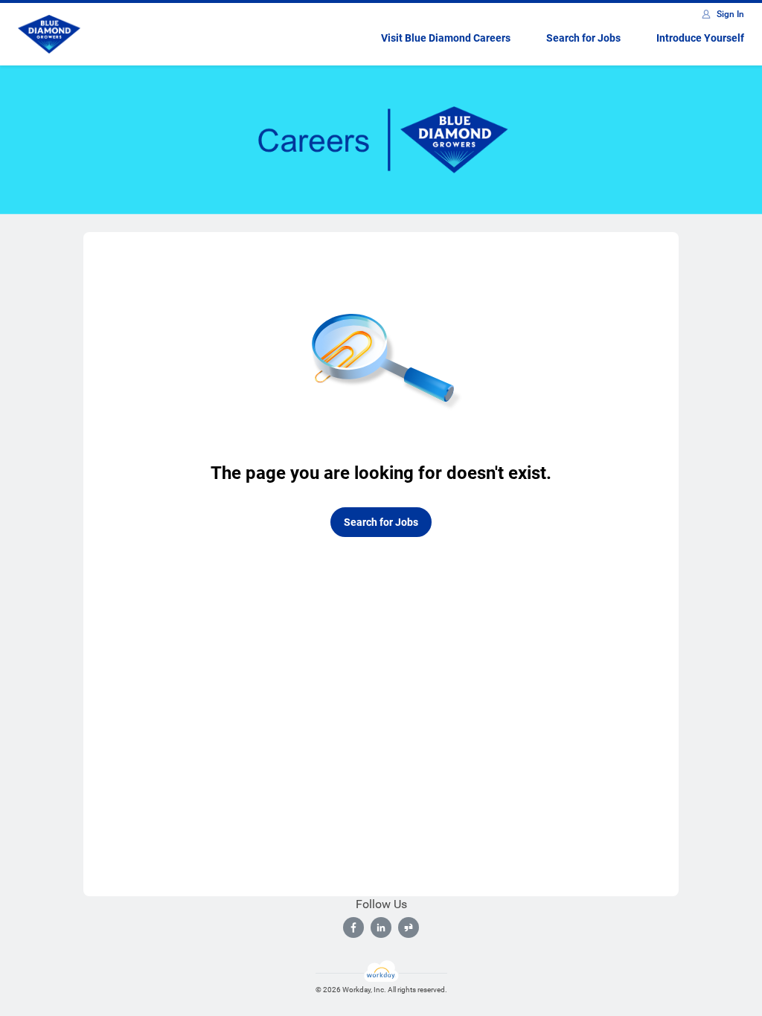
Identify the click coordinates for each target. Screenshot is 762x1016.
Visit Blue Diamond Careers (445, 38)
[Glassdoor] (408, 927)
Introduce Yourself (700, 38)
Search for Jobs (583, 38)
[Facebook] (353, 927)
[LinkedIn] (381, 927)
